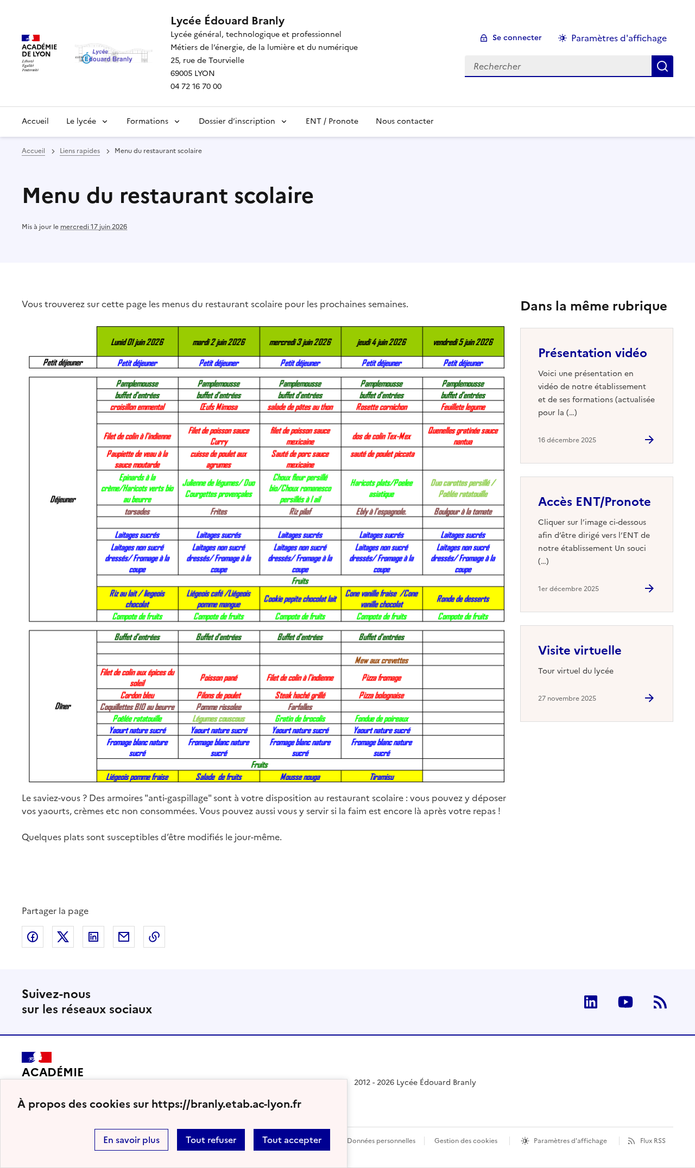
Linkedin (591, 1002)
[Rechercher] (662, 66)
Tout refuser (211, 1139)
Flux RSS (653, 1141)
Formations (147, 121)
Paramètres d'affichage (619, 38)
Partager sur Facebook (32, 937)
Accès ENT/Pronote (594, 502)
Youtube (625, 1002)
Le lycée (81, 121)
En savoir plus (131, 1139)
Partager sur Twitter (63, 937)
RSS (660, 1002)
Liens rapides (80, 151)
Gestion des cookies (465, 1141)
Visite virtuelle (580, 650)
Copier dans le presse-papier (154, 937)
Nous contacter (405, 121)
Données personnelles (381, 1141)
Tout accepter (291, 1139)
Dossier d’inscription (237, 121)
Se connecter (517, 37)
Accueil (35, 121)
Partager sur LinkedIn (93, 937)
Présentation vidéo (592, 353)
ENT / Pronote (332, 121)
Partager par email (124, 937)
